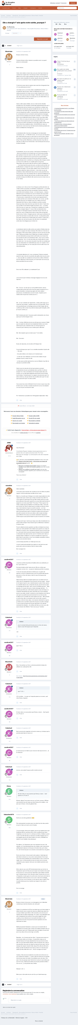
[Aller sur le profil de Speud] (55, 70)
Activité (40, 8)
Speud (60, 73)
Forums (14, 8)
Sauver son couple (17, 420)
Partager (7, 33)
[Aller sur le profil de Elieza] (9, 791)
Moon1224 (8, 662)
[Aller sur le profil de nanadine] (9, 490)
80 (9, 572)
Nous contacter (39, 1021)
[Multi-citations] (17, 400)
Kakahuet (9, 617)
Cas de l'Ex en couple (34, 418)
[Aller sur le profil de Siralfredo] (55, 62)
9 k (9, 630)
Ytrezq (60, 81)
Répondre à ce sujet (42, 39)
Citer (21, 400)
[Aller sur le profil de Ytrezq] (55, 79)
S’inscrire (73, 3)
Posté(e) (23, 51)
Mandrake (11, 27)
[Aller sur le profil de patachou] (55, 39)
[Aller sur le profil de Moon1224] (9, 667)
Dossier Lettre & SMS (34, 415)
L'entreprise (33, 8)
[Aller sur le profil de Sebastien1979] (9, 819)
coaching (38, 432)
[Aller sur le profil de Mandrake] (4, 27)
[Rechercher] (75, 8)
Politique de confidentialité (8, 1017)
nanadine (9, 485)
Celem (60, 89)
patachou (60, 38)
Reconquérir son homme (18, 423)
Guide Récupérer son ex (18, 418)
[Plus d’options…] (48, 51)
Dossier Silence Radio (18, 415)
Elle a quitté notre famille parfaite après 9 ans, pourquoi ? (64, 71)
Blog (20, 8)
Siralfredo (61, 64)
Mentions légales (20, 1017)
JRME (9, 442)
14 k (9, 799)
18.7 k (9, 456)
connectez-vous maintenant (10, 994)
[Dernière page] (13, 46)
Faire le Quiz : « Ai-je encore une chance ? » (34, 430)
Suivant (9, 45)
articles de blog (24, 432)
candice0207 (8, 559)
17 (9, 498)
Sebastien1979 (9, 814)
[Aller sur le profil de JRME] (9, 448)
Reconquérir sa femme (34, 420)
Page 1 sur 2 (20, 45)
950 (9, 827)
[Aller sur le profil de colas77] (55, 95)
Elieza (9, 786)
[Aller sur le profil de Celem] (55, 87)
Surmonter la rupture (34, 423)
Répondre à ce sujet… (16, 1000)
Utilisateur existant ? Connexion (58, 3)
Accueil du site (6, 8)
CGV (26, 1017)
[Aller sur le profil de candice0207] (9, 564)
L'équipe (25, 8)
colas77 (61, 97)
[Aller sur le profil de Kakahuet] (9, 622)
